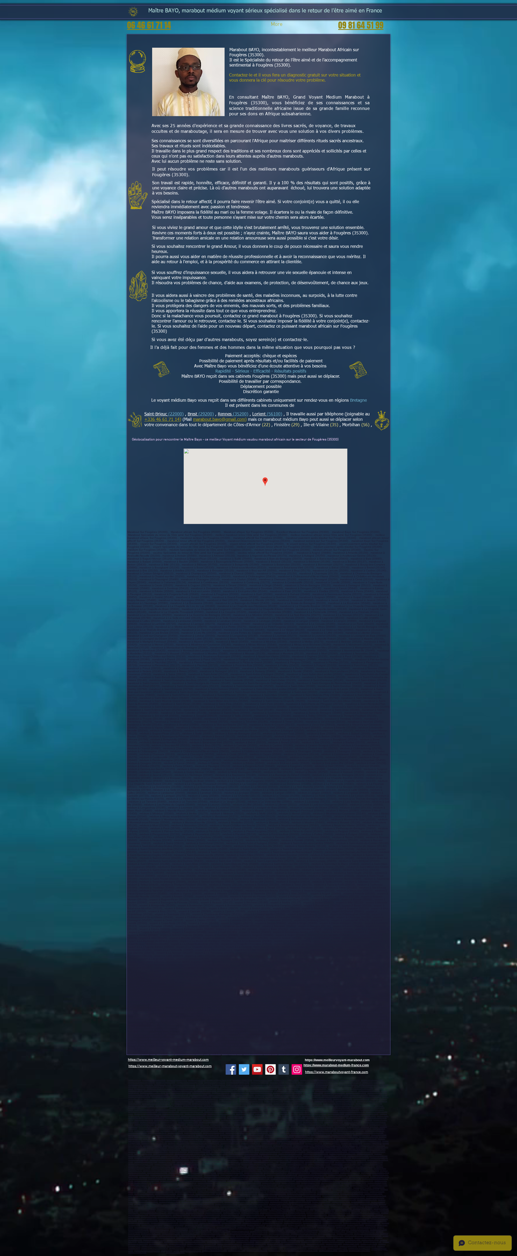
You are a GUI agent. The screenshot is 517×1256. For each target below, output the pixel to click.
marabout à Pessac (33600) (179, 1229)
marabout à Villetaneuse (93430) (165, 1194)
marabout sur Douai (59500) (259, 1082)
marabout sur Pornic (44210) (319, 1110)
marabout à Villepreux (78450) (350, 1173)
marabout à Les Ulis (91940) (138, 1179)
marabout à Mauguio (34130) (176, 1246)
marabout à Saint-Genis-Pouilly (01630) (372, 1145)
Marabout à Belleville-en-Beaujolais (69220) (192, 1221)
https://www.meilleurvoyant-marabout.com (337, 1060)
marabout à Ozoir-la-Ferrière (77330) (292, 1162)
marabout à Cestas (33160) (259, 1231)
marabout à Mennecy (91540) (193, 1177)
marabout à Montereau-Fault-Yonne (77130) (319, 1162)
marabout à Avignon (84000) (228, 1131)
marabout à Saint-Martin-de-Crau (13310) (312, 1124)
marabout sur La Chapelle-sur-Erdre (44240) (191, 1110)
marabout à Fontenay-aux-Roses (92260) (263, 1185)
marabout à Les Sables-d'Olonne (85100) (267, 1116)
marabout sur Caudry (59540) (295, 1086)
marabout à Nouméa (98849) (152, 1145)
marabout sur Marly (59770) (267, 1089)
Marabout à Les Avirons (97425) (242, 1141)
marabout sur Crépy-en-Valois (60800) (178, 1093)
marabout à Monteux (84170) (157, 1133)
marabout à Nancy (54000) (336, 1215)
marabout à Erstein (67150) (352, 1223)
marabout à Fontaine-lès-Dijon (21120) (257, 1208)
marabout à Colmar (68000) (337, 1225)
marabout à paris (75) (357, 1206)
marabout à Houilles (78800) (203, 1168)
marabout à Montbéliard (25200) (341, 1208)
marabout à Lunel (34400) (368, 1244)
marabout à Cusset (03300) (232, 1147)
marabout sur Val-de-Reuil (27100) (206, 1101)
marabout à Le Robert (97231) (320, 1135)
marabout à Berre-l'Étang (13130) (338, 1124)
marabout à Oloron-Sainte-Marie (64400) (311, 1236)
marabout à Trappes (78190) (183, 1168)
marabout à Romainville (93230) (233, 1191)
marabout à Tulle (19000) (290, 1227)
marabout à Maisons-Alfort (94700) (352, 1194)
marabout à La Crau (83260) (221, 1128)
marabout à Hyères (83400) (370, 1126)
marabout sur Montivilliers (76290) (234, 1105)
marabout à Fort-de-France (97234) (276, 1135)
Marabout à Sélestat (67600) (188, 1223)
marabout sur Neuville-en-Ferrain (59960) (259, 1091)
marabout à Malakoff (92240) (377, 1183)
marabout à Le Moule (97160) (322, 1133)
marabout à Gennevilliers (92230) (250, 1183)
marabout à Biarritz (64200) (206, 1236)
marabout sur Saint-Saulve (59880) (361, 1089)
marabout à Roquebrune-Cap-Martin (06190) (302, 1120)
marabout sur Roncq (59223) (363, 1086)
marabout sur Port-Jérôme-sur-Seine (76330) (213, 1107)
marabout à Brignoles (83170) (241, 1128)
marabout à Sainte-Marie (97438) (366, 1139)
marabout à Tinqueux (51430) (274, 1215)
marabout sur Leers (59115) (307, 1082)
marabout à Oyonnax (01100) (282, 1145)
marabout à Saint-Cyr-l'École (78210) (228, 1170)
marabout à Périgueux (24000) (346, 1227)
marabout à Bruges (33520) (221, 1231)
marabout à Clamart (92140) (187, 1183)
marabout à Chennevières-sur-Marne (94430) (143, 1200)
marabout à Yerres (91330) (239, 1179)
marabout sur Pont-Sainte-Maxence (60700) (287, 1093)
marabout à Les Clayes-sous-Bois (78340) (276, 1170)
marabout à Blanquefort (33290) (307, 1231)
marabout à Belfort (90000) (250, 1212)
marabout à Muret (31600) (353, 1242)
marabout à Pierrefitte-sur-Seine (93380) (160, 1191)
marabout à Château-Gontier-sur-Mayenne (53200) (362, 1114)
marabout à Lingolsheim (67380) (210, 1223)
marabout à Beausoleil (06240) (277, 1120)
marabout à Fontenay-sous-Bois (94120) (141, 1196)
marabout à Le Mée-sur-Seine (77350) (266, 1162)
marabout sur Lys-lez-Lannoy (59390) (340, 1086)
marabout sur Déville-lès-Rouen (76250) (154, 1107)
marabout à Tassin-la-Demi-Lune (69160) (283, 1158)
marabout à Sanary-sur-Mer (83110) (295, 1128)
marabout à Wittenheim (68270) (276, 1225)
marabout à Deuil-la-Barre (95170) (202, 1204)
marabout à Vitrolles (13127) (292, 1122)
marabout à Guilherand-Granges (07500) (295, 1147)
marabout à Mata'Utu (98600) (230, 1143)
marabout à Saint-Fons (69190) (138, 1160)
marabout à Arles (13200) (168, 1122)
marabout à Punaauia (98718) (250, 1143)
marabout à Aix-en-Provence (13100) (303, 1126)
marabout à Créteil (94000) (224, 1194)
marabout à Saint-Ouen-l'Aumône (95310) (176, 1204)
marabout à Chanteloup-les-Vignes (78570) (375, 1173)
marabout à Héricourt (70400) (324, 1210)
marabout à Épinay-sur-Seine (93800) (340, 1187)
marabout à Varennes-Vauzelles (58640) (281, 1210)
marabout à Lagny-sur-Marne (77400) (240, 1162)
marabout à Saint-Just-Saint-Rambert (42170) (189, 1154)
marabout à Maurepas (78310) (251, 1170)
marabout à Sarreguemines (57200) (146, 1219)
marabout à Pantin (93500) (293, 1187)
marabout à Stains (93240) (302, 1189)
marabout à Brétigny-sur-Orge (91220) (179, 1179)
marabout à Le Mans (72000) (150, 1116)
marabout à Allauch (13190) (353, 1122)
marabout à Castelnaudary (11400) (154, 1240)
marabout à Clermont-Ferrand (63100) (315, 1154)
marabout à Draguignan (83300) (148, 1128)
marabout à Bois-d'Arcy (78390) (178, 1173)
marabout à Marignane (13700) (313, 1122)
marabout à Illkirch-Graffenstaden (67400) (165, 1223)
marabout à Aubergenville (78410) (299, 1173)
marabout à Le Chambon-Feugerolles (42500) (243, 1154)
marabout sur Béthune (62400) (311, 1095)
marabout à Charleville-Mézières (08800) (273, 1212)
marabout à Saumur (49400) (277, 1112)
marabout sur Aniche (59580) (283, 1091)
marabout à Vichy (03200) (176, 1147)
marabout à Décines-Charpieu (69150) (238, 1158)
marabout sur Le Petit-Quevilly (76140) (141, 1105)
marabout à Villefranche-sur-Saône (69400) (165, 1158)
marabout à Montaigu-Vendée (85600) (314, 1116)
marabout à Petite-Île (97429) (221, 1141)
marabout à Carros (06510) (327, 1120)
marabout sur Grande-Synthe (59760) (140, 1084)
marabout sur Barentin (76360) (324, 1105)
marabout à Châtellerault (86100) (302, 1238)
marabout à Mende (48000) (329, 1246)
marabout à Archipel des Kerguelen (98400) (204, 1143)
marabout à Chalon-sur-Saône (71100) (347, 1210)
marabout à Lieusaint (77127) (277, 1164)
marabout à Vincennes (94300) (166, 1196)
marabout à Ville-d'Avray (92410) (159, 1187)
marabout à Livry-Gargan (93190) (218, 1189)
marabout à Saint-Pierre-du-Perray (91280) (312, 1175)
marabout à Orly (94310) (237, 1198)
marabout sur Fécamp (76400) (193, 1105)
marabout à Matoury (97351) (304, 1137)
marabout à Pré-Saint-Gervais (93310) (356, 1191)
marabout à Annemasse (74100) (190, 1250)
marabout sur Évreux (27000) (143, 1101)
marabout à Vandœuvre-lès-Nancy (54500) (360, 1215)
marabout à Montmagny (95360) (252, 1206)
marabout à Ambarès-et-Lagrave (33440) (282, 1231)
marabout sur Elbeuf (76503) (213, 1105)
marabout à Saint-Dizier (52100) (295, 1215)
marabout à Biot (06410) (344, 1120)
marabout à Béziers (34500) (315, 1244)
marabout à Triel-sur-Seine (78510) (275, 1173)
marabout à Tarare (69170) (293, 1221)
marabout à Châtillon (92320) (330, 1183)
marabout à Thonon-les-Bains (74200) (214, 1250)
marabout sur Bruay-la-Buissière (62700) (335, 1095)
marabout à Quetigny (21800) (234, 1208)
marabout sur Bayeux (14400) (342, 1099)
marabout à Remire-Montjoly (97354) (345, 1137)
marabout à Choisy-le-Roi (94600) (187, 1196)
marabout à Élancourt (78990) (337, 1168)
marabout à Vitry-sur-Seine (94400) (245, 1194)
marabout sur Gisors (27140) (228, 1101)
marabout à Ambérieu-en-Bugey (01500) (328, 1145)
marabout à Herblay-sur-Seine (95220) (237, 1202)
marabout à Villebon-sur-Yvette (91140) (252, 1175)
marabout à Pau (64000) (150, 1236)
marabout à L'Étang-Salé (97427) (200, 1141)
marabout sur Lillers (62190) (228, 1099)
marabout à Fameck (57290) (245, 1219)
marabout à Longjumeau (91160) (313, 1177)
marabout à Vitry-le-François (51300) (252, 1215)
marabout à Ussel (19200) (307, 1227)
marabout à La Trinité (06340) (362, 1120)
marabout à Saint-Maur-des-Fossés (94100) (301, 1194)
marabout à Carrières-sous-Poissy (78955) (365, 1170)
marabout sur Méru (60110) (221, 1093)
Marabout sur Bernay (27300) (273, 1101)
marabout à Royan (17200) (246, 1227)
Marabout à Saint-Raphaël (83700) (171, 1128)
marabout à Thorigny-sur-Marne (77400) (184, 1166)
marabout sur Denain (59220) (348, 1084)
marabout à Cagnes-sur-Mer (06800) (294, 1118)
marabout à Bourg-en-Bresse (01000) (259, 1145)
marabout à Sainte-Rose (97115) (344, 1133)
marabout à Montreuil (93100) (205, 1194)
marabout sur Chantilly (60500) (313, 1093)
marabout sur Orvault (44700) (360, 1107)
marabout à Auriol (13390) (377, 1124)
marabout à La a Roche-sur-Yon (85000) (240, 1116)
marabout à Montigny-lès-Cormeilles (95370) (253, 1204)
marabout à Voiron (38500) (136, 1152)
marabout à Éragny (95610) (332, 1204)
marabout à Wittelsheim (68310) (152, 1225)
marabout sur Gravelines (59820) (338, 1089)
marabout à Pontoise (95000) (190, 1202)
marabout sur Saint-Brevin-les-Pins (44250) (344, 1110)
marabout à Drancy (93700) (250, 1187)
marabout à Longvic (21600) (280, 1208)
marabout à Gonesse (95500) (360, 1202)
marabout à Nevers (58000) (230, 1210)
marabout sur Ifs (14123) (361, 1099)
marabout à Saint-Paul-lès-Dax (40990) (304, 1233)
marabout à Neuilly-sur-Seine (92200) (164, 1183)
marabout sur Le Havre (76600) (262, 1103)
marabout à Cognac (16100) (165, 1227)
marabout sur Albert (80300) (159, 1095)
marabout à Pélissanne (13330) (210, 1126)
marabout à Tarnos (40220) (327, 1233)
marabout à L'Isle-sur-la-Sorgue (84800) (350, 1131)
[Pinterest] (270, 1069)
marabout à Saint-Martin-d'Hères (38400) (288, 1149)
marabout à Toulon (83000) (325, 1126)
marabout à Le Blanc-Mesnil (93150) (315, 1187)
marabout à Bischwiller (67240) (272, 1223)
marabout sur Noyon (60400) (239, 1093)
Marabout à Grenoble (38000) (264, 1149)
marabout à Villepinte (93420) (321, 1189)
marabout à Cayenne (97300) (254, 1137)
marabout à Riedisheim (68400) (213, 1225)
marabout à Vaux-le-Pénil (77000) (139, 1166)
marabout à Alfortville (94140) (209, 1196)
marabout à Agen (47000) (344, 1233)
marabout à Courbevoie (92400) (285, 1181)
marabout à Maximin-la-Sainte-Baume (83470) (266, 1128)
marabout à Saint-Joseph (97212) (145, 1137)
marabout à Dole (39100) (164, 1210)
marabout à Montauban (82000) (272, 1248)
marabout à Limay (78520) (300, 1170)
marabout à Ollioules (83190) (342, 1128)
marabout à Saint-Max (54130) (256, 1217)
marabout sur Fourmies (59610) (288, 1089)
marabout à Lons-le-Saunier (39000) (185, 1210)
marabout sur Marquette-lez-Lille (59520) (231, 1091)
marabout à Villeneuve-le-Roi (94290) (277, 1198)
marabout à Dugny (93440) (185, 1194)
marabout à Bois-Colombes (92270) (218, 1185)
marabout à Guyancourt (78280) (293, 1168)
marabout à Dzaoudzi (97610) (329, 1141)
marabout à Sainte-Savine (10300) (160, 1215)
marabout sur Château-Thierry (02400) (219, 1080)
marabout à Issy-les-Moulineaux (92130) (335, 1181)
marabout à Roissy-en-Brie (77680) (146, 1162)
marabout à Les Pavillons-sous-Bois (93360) (281, 1191)
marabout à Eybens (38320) (315, 1152)
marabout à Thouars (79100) (259, 1238)
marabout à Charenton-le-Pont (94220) (335, 1196)
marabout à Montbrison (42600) (163, 1154)
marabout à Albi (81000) (177, 1248)
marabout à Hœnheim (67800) (332, 1223)
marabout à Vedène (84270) (193, 1133)
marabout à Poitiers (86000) (322, 1238)
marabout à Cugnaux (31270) (158, 1244)
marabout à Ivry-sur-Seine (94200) (328, 1194)
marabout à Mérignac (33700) (198, 1229)
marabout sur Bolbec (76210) (364, 1105)
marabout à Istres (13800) (254, 1122)
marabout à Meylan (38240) (178, 1152)
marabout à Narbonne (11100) (364, 1238)
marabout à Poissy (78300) (334, 1166)
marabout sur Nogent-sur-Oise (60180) (152, 1093)
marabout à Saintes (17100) (206, 1227)
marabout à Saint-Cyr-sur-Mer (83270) (146, 1131)
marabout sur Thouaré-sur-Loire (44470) (217, 1112)
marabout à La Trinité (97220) (189, 1137)
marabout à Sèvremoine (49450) (298, 1112)
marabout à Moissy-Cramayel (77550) (140, 1164)
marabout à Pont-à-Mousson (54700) (233, 1217)
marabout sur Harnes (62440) (180, 1097)
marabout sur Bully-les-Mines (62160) (225, 1097)
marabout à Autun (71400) (176, 1212)
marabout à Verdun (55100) (276, 1217)
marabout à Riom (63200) (365, 1154)
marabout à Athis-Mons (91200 (329, 1179)
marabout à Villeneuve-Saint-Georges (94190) (235, 1196)
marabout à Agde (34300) (351, 1244)
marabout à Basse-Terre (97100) (253, 1135)
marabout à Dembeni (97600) (349, 1141)
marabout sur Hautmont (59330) (316, 1086)
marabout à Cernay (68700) (193, 1225)
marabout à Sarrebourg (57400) (315, 1219)
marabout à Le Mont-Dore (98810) (194, 1145)
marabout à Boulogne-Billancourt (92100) (192, 1181)
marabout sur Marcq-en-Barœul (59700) (189, 1082)
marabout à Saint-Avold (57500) (205, 1219)
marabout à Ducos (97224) (361, 1135)
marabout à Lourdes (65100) (367, 1246)
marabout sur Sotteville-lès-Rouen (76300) (307, 1103)
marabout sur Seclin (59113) (206, 1089)
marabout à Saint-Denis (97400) (171, 1139)
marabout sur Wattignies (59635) (274, 1086)
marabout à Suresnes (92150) (228, 1183)
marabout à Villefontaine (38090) (157, 1152)
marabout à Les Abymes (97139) (213, 1133)
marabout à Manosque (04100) (154, 1118)
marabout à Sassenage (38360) (270, 1152)
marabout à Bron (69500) (142, 1158)
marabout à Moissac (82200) (317, 1248)
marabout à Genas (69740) (216, 1221)
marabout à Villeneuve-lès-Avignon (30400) (221, 1242)
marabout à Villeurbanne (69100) (291, 1156)
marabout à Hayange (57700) (184, 1219)
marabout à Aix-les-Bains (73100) (359, 1248)
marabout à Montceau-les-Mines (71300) (153, 1212)
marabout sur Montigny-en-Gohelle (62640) (178, 1099)
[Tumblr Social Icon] (283, 1069)
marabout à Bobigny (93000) (362, 1187)
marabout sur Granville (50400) (345, 1101)
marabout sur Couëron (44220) (144, 1110)
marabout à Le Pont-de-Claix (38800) (293, 1152)
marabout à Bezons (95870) (260, 1202)
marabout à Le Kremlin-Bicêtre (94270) (215, 1198)
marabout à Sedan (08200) (296, 1212)
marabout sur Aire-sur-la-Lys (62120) (205, 1099)
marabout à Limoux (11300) (259, 1240)
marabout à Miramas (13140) (333, 1122)
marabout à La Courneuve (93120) (264, 1189)
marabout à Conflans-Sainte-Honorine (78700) (359, 1166)
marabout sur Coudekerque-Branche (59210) (210, 1084)
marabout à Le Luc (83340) (209, 1131)
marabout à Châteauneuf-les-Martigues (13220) (170, 1124)
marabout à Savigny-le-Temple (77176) (302, 1160)
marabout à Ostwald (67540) (251, 1223)
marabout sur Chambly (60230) (356, 1093)
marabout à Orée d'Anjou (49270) (173, 1114)
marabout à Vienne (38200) (332, 1149)
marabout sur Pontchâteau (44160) (191, 1112)
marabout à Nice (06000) (235, 1118)
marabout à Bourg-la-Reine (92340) (337, 1185)
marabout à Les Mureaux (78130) (162, 1168)
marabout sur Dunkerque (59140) (372, 1080)
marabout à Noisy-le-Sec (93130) (241, 1189)
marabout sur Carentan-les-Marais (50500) (156, 1103)
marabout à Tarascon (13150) (265, 1124)
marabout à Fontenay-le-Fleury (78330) (230, 1173)
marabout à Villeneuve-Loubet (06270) (233, 1120)
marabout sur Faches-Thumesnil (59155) (151, 1086)
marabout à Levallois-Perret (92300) (361, 1181)
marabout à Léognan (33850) (190, 1233)
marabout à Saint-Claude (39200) (209, 1210)
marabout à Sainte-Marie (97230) (168, 1137)
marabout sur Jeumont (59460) (304, 1091)
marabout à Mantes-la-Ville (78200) (203, 1170)
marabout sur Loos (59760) (163, 1084)
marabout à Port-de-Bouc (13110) (198, 1124)
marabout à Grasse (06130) (315, 1118)
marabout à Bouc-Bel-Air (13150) (287, 1124)
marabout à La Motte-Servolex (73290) (147, 1250)
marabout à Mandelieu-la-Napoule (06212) (168, 1120)
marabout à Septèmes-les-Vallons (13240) (142, 1126)
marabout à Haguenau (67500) (377, 1221)
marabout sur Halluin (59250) (305, 1084)
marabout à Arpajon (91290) (229, 1175)
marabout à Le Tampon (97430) (236, 1139)
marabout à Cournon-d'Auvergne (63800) (342, 1154)
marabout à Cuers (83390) (168, 1131)
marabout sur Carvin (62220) (378, 1095)
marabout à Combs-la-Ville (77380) (188, 1162)
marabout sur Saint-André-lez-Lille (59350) (160, 1089)
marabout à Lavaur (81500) (252, 1248)
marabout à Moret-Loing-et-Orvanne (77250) (346, 1164)
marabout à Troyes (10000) (315, 1212)
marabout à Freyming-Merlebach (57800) (290, 1219)
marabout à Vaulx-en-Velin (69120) (335, 1156)
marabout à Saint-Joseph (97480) (302, 1139)
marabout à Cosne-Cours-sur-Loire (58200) (254, 1210)
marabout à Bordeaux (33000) (159, 1229)
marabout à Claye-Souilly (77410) (319, 1164)
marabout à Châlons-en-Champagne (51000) (205, 1215)
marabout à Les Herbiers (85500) (338, 1116)
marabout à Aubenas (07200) (271, 1147)
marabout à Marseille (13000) (149, 1122)
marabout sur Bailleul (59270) (253, 1086)
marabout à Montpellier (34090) (294, 1244)
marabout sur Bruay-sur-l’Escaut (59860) (313, 1089)
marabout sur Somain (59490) (248, 1089)
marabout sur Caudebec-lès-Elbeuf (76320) (183, 1107)
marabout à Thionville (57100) (334, 1217)
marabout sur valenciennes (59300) (238, 1082)
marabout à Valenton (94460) (246, 1200)
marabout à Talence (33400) (218, 1229)
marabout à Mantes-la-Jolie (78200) (312, 1166)
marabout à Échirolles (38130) (313, 1149)
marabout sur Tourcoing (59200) (328, 1080)
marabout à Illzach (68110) (297, 1225)
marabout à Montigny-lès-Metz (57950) (358, 1217)
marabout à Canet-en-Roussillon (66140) (154, 1248)
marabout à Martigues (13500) (188, 1122)
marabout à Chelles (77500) (252, 1160)
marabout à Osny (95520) (350, 1204)
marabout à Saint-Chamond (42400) (360, 1152)
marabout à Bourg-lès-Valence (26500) (167, 1149)
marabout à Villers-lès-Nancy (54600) (170, 1217)
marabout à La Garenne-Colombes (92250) (164, 1185)
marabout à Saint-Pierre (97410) (214, 1139)
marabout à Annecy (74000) (170, 1250)
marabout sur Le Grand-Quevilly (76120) (368, 1103)
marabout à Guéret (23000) (326, 1227)
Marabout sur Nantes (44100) (239, 1107)
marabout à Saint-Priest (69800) (358, 1156)
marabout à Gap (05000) (198, 1118)
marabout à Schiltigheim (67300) (139, 1223)
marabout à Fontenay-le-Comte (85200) (363, 1116)
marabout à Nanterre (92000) (216, 1181)
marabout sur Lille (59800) (308, 1080)
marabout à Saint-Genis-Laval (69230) (338, 1158)
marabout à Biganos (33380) (171, 1233)
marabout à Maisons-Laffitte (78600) (360, 1168)
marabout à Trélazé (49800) (245, 1114)
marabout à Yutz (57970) (166, 1219)
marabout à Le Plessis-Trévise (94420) (303, 1198)
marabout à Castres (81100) (195, 1248)
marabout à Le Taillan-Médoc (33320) (213, 1233)
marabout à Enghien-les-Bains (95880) (317, 1206)
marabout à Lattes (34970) (195, 1246)
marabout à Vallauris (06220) (143, 1120)
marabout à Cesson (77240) (161, 1166)
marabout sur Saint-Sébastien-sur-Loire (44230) (334, 1107)
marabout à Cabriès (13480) (280, 1126)
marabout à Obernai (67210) (293, 1223)
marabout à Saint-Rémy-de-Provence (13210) (255, 1126)
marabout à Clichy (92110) (142, 1183)
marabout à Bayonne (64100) (168, 1236)
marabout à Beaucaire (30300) (174, 1242)
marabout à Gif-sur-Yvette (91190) (336, 1177)
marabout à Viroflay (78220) (341, 1170)
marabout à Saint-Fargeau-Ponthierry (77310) (188, 1164)
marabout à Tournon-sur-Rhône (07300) (322, 1147)
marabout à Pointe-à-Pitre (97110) (184, 1135)
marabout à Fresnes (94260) (143, 1198)
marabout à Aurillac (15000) (345, 1147)
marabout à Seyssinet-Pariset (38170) (246, 1152)
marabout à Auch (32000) (275, 1244)
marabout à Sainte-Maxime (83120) (319, 1128)
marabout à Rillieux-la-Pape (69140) (213, 1158)
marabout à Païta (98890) (214, 1145)
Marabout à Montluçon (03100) (157, 1147)
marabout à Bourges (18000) (175, 1252)
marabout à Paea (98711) (331, 1143)
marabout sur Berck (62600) (160, 1097)
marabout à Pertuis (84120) (308, 1131)
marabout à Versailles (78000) (237, 1166)
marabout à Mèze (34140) (213, 1246)
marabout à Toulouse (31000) (290, 1242)
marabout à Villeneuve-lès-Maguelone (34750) (286, 1246)
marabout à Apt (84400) (175, 1133)
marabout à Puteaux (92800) (290, 1183)
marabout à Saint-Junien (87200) (145, 1238)
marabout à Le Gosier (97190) (258, 1133)
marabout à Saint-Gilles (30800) (195, 1242)
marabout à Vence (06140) (211, 1120)
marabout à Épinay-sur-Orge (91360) (359, 1175)
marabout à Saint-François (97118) (207, 1135)
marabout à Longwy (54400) (192, 1217)
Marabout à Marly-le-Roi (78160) (320, 1170)
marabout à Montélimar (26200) (377, 1147)
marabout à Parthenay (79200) (280, 1238)
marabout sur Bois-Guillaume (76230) (280, 1105)
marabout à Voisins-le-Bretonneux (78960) (325, 1173)
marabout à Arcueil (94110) (255, 1198)
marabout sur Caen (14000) (248, 1099)
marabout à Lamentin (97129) (162, 1135)
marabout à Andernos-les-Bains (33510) (332, 1231)
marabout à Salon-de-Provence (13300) (232, 1122)
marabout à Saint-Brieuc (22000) (359, 1250)
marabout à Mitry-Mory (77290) (345, 1162)
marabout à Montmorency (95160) (226, 1204)
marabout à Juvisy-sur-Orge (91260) (261, 1177)
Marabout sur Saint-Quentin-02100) (154, 1080)
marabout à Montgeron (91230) (359, 1177)
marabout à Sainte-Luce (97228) (233, 1137)
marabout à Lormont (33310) (159, 1231)
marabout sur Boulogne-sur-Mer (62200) (221, 1095)
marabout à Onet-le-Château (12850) (237, 1240)
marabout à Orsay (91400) (240, 1177)
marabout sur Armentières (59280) (373, 1082)
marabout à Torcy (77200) (167, 1162)
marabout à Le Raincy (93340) (144, 1194)
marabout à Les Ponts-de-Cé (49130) (286, 1114)
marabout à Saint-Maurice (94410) (268, 1200)
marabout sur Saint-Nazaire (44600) (261, 1107)
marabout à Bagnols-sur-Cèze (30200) (150, 1242)
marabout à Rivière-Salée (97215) (211, 1137)
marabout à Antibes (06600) (272, 1118)
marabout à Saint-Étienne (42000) (336, 1152)
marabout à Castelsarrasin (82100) (295, 1248)
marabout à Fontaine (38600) (376, 1149)
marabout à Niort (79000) (220, 1238)
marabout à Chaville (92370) (359, 1185)
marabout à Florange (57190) (336, 1219)
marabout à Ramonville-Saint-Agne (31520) (201, 1244)
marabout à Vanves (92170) (240, 1185)
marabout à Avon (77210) (212, 1164)
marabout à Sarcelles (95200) (148, 1202)
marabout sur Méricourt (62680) (299, 1097)
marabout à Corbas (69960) (274, 1221)
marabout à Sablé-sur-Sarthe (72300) (193, 1116)
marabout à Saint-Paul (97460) (193, 1139)
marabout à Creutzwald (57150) (266, 1219)
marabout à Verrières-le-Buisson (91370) (217, 1177)
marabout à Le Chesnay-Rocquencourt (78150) (247, 1168)
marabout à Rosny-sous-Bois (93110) (193, 1189)
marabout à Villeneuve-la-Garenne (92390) (310, 1185)
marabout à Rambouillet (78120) (316, 1168)
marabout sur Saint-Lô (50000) (324, 1101)
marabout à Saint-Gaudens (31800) (254, 1244)
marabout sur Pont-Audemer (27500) (251, 1101)
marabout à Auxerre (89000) (195, 1212)
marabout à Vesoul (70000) (305, 1210)
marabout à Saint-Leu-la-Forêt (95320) (158, 1206)
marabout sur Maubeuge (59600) (327, 1082)
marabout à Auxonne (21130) (299, 1208)
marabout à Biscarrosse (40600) (279, 1233)
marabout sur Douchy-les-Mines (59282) (157, 1091)
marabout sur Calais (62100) (179, 1095)
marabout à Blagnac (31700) (372, 1242)
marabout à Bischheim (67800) (231, 1223)
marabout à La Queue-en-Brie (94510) (292, 1200)
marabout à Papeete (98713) (270, 1143)
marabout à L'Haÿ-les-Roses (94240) (290, 1196)
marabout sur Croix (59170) (259, 1084)
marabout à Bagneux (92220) (310, 1183)
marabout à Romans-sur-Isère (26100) (140, 1149)
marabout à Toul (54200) (149, 1217)
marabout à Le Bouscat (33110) (138, 1231)
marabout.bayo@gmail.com (219, 420)
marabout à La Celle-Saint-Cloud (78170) (156, 1170)
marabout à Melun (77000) (214, 1160)
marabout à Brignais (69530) (235, 1221)
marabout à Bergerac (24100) (366, 1227)
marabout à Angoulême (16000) (144, 1227)
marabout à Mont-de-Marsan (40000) (238, 1233)
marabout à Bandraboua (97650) (370, 1141)
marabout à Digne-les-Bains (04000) (177, 1118)
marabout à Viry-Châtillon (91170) (281, 1179)
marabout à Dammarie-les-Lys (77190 (213, 1162)
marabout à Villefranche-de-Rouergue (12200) (208, 1240)
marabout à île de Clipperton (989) (235, 1145)
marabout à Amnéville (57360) (148, 1221)
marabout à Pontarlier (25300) (363, 1208)
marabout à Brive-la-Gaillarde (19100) (268, 1227)
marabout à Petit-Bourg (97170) (279, 1133)
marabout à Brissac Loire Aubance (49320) (313, 1114)
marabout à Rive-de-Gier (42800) (217, 1154)
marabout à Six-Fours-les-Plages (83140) (197, 1128)
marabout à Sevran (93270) (172, 1189)
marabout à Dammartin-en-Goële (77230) (212, 1166)
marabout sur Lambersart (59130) (350, 1082)
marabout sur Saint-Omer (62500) (139, 1097)
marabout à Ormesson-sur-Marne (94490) (342, 1200)
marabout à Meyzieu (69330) (190, 1158)
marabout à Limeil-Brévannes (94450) (166, 1198)
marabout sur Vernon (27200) (163, 1101)
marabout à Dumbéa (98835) (172, 1145)
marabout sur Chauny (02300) (263, 1080)
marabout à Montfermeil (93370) (255, 1191)
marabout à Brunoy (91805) (157, 1179)
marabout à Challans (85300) (291, 1116)
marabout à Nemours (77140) (297, 1164)
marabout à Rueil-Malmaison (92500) (308, 1181)
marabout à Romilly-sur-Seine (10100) (337, 1212)
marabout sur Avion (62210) (359, 1095)
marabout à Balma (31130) (177, 1244)
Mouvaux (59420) (140, 1089)
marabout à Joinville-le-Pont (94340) (352, 1198)
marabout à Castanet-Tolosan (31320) (229, 1244)
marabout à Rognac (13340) (359, 1124)
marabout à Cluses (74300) (237, 1250)
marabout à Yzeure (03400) (214, 1147)
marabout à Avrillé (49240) (264, 1114)
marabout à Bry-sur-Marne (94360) (197, 1200)
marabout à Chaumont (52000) (317, 1215)
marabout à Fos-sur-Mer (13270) (244, 1124)
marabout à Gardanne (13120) (144, 1124)
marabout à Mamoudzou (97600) (287, 1141)
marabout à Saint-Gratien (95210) (280, 1204)
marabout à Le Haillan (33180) (151, 1233)
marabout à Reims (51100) (181, 1215)
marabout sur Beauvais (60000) (347, 1091)
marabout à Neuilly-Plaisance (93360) (330, 1191)
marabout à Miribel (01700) (137, 1147)
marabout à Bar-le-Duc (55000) (296, 1217)
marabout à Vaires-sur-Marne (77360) (253, 1164)
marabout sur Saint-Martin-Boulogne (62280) (326, 1097)
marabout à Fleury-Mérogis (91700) (150, 1177)
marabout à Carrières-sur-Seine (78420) (203, 1173)
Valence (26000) (361, 1147)
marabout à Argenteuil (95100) (367, 1200)
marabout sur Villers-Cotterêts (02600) (286, 1080)
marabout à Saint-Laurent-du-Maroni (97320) (279, 1137)
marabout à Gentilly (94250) (375, 1198)
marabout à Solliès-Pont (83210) (189, 1131)
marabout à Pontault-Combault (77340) (275, 1160)
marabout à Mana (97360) (151, 1139)
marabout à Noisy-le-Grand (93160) (272, 1187)
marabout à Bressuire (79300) (239, 1238)
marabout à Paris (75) (197, 1160)
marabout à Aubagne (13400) (208, 1122)
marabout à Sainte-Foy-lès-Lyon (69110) (311, 1158)
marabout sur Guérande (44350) (269, 1110)
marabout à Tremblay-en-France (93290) (345, 1189)
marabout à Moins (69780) (180, 1160)
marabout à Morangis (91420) (173, 1177)
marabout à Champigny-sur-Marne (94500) (272, 1194)
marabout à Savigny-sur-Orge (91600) (146, 1181)
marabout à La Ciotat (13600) (273, 1122)
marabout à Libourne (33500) (359, 1229)
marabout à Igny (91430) (211, 1175)
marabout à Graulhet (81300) (233, 1248)
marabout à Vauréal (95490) (368, 1204)
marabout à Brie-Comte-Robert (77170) (370, 1162)
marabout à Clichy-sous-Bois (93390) (209, 1191)
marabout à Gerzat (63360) (234, 1156)
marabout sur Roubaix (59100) (350, 1080)
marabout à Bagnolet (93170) (369, 1189)
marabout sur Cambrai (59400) (166, 1082)
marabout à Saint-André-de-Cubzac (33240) (360, 1231)
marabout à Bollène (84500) (137, 1133)
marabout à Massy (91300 (168, 1181)
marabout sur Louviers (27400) (184, 1101)
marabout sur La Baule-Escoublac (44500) (244, 1110)
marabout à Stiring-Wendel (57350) (358, 1219)
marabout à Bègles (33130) (294, 1229)
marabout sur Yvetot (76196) (303, 1105)
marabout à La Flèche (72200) (170, 1116)
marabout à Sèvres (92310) (287, 1185)
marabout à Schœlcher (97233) (341, 1135)
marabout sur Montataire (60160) (261, 1093)
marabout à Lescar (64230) (373, 1236)
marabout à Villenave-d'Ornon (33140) (241, 1229)
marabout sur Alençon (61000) (181, 1103)
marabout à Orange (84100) (247, 1131)
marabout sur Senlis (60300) (201, 1093)
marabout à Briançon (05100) (216, 1118)
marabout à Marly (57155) (167, 1221)
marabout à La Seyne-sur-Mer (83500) (347, 1126)
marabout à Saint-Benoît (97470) (324, 1139)
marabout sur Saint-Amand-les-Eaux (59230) (180, 1086)
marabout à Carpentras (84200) (267, 1131)
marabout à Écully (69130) (379, 1158)
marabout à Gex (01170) (350, 1145)
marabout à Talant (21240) (185, 1208)
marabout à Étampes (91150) (379, 1177)
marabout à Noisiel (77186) (163, 1164)
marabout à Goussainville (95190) (212, 1202)
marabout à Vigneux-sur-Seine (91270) (306, 1179)
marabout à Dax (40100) (260, 1233)
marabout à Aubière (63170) (253, 1156)
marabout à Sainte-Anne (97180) (301, 1133)
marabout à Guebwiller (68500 (173, 1225)
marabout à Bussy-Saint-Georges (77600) (331, 1160)
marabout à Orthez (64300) (335, 1236)
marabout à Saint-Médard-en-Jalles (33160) (269, 1229)
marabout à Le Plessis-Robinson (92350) (192, 1185)
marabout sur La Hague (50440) (367, 1101)
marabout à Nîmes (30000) (370, 1240)
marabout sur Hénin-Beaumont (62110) (287, 1095)
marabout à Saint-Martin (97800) (179, 1143)
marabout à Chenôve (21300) (166, 1208)
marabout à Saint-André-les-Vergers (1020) (365, 1212)
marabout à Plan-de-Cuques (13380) (169, 1126)
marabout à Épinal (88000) (355, 1225)
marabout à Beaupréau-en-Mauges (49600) (324, 1112)
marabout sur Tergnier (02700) (242, 1080)
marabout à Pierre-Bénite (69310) (333, 1221)
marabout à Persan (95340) (272, 1206)
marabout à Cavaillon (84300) (288, 1131)
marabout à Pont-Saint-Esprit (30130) (267, 1242)
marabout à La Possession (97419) (152, 1141)
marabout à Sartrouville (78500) (259, 1166)
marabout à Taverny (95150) (340, 1202)
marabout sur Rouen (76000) (241, 1103)
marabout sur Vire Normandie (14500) (320, 1099)
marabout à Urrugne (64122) (353, 1236)
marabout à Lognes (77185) (231, 1164)
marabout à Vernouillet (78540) (139, 1175)
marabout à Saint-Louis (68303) (316, 1225)
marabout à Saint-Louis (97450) (279, 1139)
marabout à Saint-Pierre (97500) (264, 1141)
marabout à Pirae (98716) (313, 1143)
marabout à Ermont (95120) (279, 1202)
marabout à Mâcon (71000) (370, 1210)
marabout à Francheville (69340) (160, 1160)
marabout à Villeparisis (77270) (355, 1160)
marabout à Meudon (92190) (271, 1183)
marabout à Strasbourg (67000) (355, 1221)
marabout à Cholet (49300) (259, 1112)
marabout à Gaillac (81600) (214, 1248)
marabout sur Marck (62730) (371, 1097)
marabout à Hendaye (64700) (225, 1236)
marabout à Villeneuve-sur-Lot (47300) (366, 1233)
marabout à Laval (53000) (335, 1114)
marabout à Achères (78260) (180, 1170)
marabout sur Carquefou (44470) (165, 1110)
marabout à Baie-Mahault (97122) (236, 1133)
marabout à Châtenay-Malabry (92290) (353, 1183)
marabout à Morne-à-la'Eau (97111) (140, 1135)
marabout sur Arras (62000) (198, 1095)
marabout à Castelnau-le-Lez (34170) (153, 1246)
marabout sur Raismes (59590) (186, 1089)
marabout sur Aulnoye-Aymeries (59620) (283, 1082)
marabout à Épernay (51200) (230, 1215)
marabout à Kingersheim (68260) (235, 1225)
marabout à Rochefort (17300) (226, 1227)
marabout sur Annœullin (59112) (182, 1091)
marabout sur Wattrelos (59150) (214, 1082)
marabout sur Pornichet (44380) (168, 1112)
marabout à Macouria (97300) (368, 1137)
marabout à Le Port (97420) (345, 1139)
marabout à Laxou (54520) (211, 1217)
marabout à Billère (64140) (288, 1236)
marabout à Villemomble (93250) (185, 1191)
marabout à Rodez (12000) (277, 1240)
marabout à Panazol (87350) (165, 1238)
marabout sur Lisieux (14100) (297, 1099)
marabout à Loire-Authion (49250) (195, 1114)
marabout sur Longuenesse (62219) (277, 1097)
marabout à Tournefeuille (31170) (333, 1242)
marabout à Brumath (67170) (370, 1223)
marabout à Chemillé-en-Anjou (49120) (352, 1112)
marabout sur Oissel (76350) (344, 1105)
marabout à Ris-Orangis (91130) (259, 1179)
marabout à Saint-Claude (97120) (231, 1135)
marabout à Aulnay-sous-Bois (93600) (227, 1187)
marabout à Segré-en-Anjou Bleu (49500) (147, 1114)
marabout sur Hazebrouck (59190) (183, 1084)
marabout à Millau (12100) (295, 1240)
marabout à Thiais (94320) (356, 1196)
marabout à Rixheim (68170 (256, 1225)
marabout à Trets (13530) (190, 1126)
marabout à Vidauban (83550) (362, 1128)
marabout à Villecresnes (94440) (316, 1200)
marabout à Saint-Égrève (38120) (222, 1152)
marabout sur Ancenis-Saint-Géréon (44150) (143, 1112)
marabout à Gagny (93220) (284, 1189)
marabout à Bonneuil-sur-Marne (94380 (172, 1200)
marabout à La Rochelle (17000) (185, 1227)
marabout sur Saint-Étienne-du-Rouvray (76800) (339, 1103)
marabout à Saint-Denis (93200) (203, 1187)
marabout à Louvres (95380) (339, 1206)
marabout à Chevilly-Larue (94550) (328, 1198)
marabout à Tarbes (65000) (348, 1246)
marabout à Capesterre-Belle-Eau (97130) (369, 1133)
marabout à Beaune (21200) (147, 1208)
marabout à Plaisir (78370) (222, 1168)
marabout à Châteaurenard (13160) (221, 1124)
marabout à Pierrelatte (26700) (191, 1149)
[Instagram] (297, 1069)
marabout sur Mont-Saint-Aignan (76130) (168, 1105)
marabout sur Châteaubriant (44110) (372, 1110)
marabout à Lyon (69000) (271, 1156)
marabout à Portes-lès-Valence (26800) (215, 1149)
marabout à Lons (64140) (270, 1236)
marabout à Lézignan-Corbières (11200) (180, 1240)
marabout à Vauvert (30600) (245, 1242)
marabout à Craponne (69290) (254, 1221)
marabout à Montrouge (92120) (207, 1183)
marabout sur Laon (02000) (197, 1080)
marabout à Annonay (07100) (251, 1147)
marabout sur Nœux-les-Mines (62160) (251, 1097)
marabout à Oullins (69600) (260, 1158)
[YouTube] (257, 1069)
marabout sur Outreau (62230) (201, 1097)
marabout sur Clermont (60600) (334, 1093)
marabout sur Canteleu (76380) (257, 1105)
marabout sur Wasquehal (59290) (327, 1084)
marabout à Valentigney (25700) (144, 1210)
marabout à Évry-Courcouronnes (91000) (189, 1175)
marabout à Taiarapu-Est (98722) (351, 1143)
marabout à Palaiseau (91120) (351, 1179)
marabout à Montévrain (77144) (372, 1164)
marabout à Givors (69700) (360, 1158)
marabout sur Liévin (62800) (264, 1095)
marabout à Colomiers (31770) (311, 1242)
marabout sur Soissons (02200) (176, 1080)
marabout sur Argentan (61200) (221, 1103)
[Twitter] (244, 1069)
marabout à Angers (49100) (240, 1112)
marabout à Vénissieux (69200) (313, 1156)
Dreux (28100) (343, 1250)
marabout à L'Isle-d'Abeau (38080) (199, 1152)
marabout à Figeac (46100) (311, 1246)
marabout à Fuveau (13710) (230, 1126)
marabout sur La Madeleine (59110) (237, 1084)
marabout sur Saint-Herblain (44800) (286, 1107)
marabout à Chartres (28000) (328, 1250)
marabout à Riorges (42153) (268, 1154)
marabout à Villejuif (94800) (373, 1194)
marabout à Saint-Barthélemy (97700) (154, 1143)
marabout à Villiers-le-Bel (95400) (300, 1202)
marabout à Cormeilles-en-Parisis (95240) (148, 1204)
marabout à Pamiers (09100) (185, 1238)
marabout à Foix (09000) (204, 1238)
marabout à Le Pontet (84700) (374, 1131)
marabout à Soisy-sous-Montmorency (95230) (307, 1204)
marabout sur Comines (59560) (227, 1089)
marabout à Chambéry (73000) (337, 1248)
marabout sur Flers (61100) (201, 1103)
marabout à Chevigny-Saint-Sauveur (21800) (209, 1208)
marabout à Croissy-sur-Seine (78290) (162, 1175)
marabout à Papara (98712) (372, 1143)
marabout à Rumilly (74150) (277, 1250)
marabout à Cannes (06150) (253, 1118)
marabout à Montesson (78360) (157, 1173)
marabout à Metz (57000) (315, 1217)
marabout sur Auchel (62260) (153, 1099)
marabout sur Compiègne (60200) (369, 1091)
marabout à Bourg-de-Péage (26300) (241, 1149)
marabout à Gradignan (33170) (339, 1229)
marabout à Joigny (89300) (231, 1212)
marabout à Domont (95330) (181, 1206)
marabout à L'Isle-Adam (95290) (292, 1206)
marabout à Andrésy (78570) (253, 1173)
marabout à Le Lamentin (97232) (299, 1135)
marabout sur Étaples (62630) (352, 1097)
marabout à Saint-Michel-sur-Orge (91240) (288, 1177)
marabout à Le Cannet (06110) (335, 1118)
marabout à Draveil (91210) (220, 1179)
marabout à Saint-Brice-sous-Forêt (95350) (205, 1206)
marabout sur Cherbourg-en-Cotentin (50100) (298, 1101)
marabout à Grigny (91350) (202, 1179)
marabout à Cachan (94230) (312, 1196)
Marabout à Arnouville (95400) (230, 1206)
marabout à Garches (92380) (137, 1187)
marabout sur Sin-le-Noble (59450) (207, 1086)
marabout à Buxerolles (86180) (343, 1238)
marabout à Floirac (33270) (240, 1231)
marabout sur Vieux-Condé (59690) (205, 1091)
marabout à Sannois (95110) (321, 1202)
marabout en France (134, 1080)
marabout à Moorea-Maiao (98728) (292, 1143)
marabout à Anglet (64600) (187, 1236)
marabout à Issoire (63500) (151, 1156)
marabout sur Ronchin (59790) (369, 1084)
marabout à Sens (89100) (213, 1212)
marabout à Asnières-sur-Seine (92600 (240, 1181)
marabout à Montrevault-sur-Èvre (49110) (221, 1114)
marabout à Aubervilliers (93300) (181, 1187)
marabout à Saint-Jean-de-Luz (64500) (248, 1236)
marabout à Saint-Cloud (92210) (138, 1185)
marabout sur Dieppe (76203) (282, 1103)
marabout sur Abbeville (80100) (138, 1095)
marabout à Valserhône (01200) (303, 1145)
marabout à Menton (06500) (355, 1118)
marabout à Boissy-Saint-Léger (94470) (223, 1200)
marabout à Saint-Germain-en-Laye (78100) (284, 1166)
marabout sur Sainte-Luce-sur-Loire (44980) (295, 1110)
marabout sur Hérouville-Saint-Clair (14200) (272, 1099)
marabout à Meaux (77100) (233, 1160)
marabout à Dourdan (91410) (337, 1175)
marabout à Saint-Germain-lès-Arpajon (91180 (281, 1175)
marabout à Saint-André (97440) (257, 1139)
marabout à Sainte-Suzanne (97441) (176, 1141)
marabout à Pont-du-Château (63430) (191, 1156)
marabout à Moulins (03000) (195, 1147)
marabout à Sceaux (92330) (378, 1185)
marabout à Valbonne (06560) (256, 1120)
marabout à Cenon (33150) (378, 1229)
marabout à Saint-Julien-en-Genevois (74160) (303, 1250)
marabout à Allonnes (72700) (216, 1116)
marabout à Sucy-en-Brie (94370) (190, 1198)
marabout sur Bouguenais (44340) (218, 1110)
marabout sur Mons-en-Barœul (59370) (282, 1084)
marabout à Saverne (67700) (312, 1223)
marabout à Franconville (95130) (169, 1202)
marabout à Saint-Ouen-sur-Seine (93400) (148, 1189)
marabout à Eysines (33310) (178, 1231)
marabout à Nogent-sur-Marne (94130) (264, 1196)
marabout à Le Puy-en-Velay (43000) (290, 1154)
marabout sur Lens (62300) (245, 1095)
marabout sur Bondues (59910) (325, 1091)
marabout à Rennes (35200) (137, 1252)
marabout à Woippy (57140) (226, 1219)
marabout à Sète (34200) (334, 1244)
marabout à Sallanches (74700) (256, 1250)
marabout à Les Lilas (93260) (306, 1191)
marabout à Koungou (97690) (308, 1141)
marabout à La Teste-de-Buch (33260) (316, 1229)
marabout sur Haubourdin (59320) (231, 1086)
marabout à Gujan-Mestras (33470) (200, 1231)
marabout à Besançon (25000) (320, 1208)
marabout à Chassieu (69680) (312, 1221)
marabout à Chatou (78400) (273, 1168)
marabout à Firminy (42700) (143, 1154)
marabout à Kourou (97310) (324, 1137)
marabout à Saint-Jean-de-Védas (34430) (256, 1246)
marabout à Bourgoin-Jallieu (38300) (354, 1149)
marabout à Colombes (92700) (264, 1181)
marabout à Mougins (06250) (192, 1120)
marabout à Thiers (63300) (169, 1156)
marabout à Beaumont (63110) (214, 1156)
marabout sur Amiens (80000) (377, 1093)
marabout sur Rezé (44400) (308, 1107)
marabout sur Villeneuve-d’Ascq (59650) (141, 1082)
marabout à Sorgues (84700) (326, 1131)
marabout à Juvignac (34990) (232, 1246)
